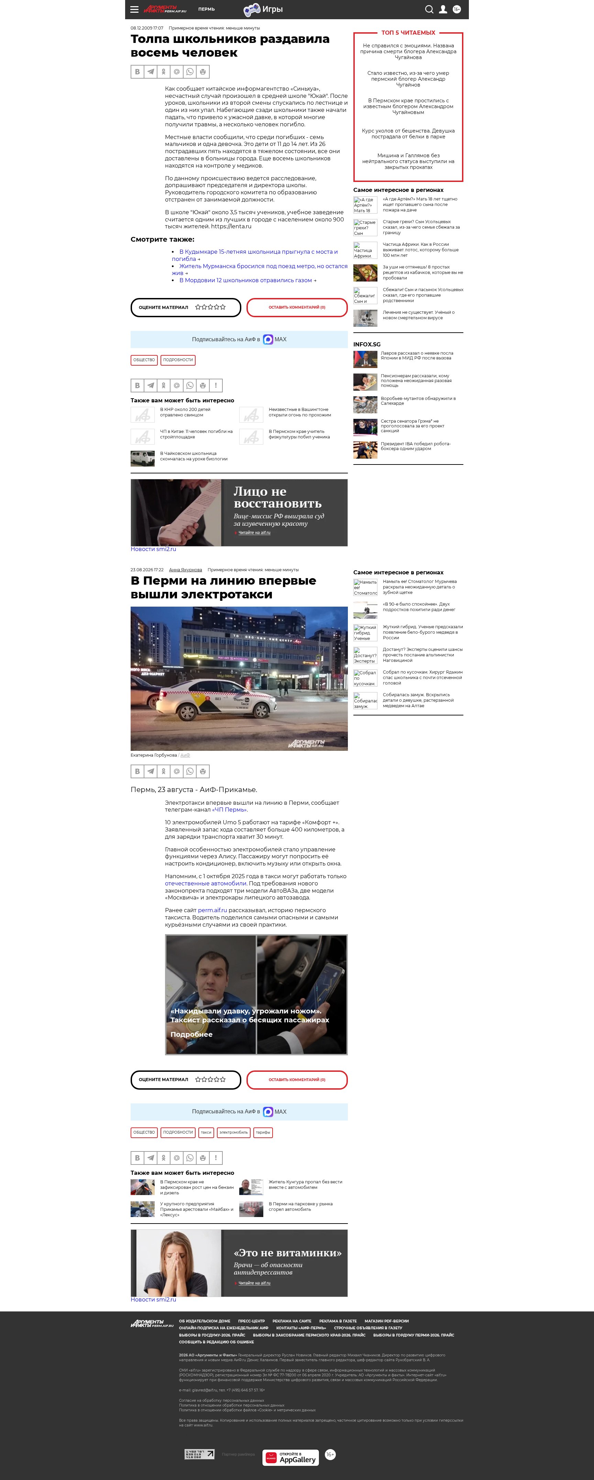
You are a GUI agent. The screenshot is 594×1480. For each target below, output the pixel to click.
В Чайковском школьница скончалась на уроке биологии (194, 456)
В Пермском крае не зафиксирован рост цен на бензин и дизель (197, 1187)
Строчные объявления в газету (368, 1328)
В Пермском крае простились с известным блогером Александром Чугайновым (408, 106)
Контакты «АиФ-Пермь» (301, 1328)
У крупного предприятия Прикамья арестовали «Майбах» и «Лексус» (196, 1209)
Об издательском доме (204, 1321)
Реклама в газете (338, 1321)
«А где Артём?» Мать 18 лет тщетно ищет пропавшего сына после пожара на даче (420, 204)
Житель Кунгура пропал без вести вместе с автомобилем (305, 1184)
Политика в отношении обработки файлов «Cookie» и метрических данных (247, 1410)
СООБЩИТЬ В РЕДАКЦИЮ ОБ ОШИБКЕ (216, 1342)
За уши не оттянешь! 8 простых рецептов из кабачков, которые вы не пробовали (423, 272)
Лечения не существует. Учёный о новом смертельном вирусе (419, 315)
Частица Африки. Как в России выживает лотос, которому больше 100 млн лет (421, 250)
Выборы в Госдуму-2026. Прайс (212, 1335)
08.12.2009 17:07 (147, 28)
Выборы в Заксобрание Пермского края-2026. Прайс (309, 1335)
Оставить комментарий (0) (297, 307)
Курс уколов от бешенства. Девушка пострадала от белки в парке (408, 134)
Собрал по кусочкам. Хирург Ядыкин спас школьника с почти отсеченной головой (423, 677)
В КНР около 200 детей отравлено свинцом (185, 412)
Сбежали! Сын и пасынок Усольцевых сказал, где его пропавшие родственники (423, 295)
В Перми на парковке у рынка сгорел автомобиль (301, 1206)
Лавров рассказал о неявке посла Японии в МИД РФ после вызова (417, 355)
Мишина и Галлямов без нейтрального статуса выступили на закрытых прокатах (408, 161)
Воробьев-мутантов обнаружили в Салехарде (418, 401)
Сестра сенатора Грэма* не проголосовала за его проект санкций (412, 426)
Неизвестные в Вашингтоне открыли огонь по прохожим (300, 412)
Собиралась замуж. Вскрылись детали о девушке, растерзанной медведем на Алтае (418, 700)
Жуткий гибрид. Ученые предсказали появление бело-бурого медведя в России (423, 632)
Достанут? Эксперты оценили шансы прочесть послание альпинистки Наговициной (423, 655)
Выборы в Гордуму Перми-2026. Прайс (413, 1335)
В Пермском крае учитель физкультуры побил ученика (299, 434)
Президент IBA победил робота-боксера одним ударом (416, 446)
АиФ (185, 755)
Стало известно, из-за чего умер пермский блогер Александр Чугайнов (408, 79)
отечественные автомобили (205, 883)
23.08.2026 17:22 (147, 569)
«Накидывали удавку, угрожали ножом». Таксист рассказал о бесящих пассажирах (249, 1015)
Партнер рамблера (238, 1454)
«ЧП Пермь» (229, 809)
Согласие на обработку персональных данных (221, 1400)
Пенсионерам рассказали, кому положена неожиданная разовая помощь (416, 381)
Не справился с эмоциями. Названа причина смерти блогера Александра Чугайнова (408, 51)
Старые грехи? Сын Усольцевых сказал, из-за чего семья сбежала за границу (421, 227)
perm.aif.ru (212, 910)
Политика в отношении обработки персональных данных (231, 1405)
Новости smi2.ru (153, 549)
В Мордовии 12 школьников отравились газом (245, 280)
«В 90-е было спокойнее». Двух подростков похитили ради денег (419, 606)
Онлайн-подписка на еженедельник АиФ (223, 1328)
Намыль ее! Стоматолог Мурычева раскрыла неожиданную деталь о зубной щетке (420, 587)
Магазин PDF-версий (387, 1321)
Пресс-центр (251, 1321)
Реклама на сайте (292, 1321)
